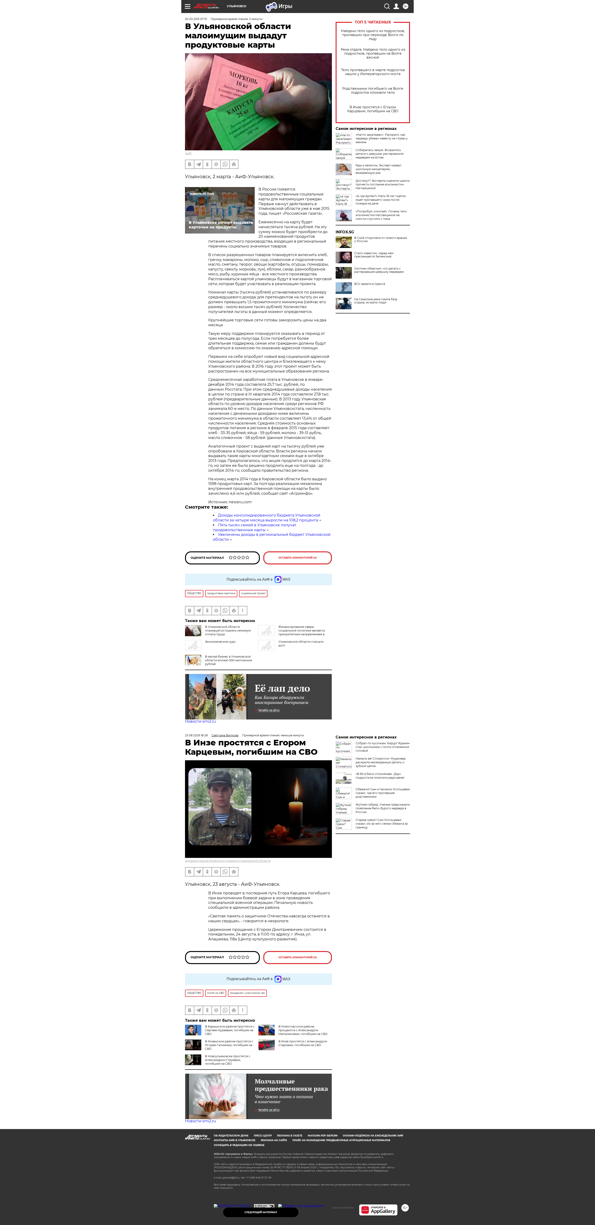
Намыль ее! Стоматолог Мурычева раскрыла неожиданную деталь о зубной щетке (381, 762)
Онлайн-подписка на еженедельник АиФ (373, 1135)
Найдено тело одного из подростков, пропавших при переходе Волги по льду (373, 35)
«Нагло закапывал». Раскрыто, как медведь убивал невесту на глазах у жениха (382, 138)
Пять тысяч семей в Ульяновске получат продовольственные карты (254, 527)
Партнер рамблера (343, 1207)
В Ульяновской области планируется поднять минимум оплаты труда (228, 630)
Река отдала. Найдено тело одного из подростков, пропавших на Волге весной (373, 53)
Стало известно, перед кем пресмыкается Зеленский (373, 255)
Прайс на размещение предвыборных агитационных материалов (341, 1140)
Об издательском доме (231, 1135)
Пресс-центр (263, 1135)
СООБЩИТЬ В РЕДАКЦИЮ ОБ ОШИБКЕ (239, 1145)
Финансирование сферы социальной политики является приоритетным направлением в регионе (291, 632)
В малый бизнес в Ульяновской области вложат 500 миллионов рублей (228, 660)
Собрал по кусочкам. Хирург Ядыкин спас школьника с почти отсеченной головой (383, 746)
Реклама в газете (289, 1135)
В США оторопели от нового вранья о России (380, 239)
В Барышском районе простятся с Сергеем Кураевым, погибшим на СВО (230, 1030)
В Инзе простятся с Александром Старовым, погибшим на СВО (302, 1043)
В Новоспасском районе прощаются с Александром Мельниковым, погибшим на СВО (302, 1030)
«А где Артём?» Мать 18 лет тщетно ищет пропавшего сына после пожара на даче (381, 199)
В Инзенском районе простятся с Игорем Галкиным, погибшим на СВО (229, 1045)
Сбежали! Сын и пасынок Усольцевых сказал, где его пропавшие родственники (383, 792)
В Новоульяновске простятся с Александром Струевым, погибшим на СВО (227, 1059)
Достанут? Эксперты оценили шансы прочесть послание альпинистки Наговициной (383, 184)
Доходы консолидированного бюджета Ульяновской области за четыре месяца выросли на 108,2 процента (266, 517)
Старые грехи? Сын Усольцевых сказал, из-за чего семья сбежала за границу (382, 823)
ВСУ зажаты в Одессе (369, 284)
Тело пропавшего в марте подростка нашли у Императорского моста (373, 72)
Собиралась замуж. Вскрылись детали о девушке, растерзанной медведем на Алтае (379, 153)
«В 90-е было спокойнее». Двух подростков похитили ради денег (380, 775)
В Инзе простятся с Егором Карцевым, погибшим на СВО (372, 109)
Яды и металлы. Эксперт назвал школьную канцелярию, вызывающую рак (378, 169)
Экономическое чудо (220, 641)
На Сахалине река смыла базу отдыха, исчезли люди (375, 301)
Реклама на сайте (274, 1140)
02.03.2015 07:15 (196, 19)
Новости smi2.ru (200, 721)
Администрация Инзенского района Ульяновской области (228, 861)
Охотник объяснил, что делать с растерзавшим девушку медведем (379, 270)
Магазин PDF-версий (322, 1135)
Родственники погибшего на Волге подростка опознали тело (372, 91)
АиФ (188, 153)
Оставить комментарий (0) (297, 557)
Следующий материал (261, 1212)
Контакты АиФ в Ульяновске (234, 1140)
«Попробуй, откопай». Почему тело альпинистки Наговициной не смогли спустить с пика (381, 215)
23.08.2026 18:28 (196, 735)
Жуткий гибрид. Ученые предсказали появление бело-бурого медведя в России (383, 808)
